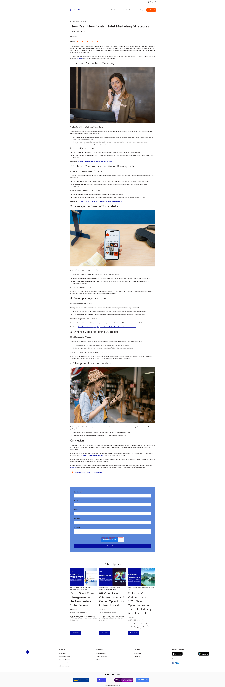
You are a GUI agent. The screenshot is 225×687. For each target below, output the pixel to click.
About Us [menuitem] (137, 657)
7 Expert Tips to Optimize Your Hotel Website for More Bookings (100, 201)
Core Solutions (113, 10)
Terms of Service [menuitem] (101, 657)
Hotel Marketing (97, 472)
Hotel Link (73, 37)
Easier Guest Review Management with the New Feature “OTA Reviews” (83, 599)
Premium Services (129, 10)
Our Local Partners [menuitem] (64, 660)
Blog (141, 10)
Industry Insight (75, 588)
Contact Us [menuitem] (137, 654)
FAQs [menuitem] (98, 660)
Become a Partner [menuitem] (64, 663)
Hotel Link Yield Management (93, 455)
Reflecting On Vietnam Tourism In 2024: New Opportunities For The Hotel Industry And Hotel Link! (140, 603)
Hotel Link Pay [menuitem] (100, 654)
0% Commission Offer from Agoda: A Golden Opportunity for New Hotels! (111, 599)
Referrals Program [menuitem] (64, 666)
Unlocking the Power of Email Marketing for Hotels (95, 161)
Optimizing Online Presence (83, 472)
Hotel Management (144, 588)
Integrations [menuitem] (62, 654)
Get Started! (151, 10)
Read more (75, 633)
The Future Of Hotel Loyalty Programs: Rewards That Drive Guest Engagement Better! (107, 327)
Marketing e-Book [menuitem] (64, 657)
